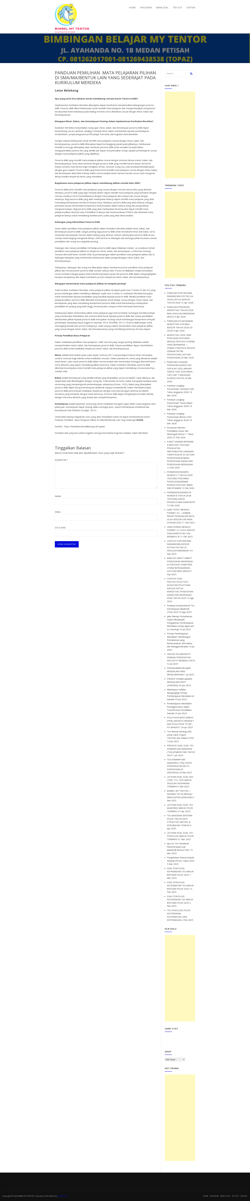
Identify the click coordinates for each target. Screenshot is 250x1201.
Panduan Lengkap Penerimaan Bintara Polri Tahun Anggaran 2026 (179, 416)
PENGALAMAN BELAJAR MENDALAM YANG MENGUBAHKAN (179, 671)
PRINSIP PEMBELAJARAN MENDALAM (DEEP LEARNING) (179, 682)
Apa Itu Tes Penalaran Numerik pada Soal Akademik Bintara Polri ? (179, 846)
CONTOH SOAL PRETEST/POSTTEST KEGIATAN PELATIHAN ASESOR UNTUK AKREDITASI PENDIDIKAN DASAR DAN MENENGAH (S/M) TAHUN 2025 (180, 588)
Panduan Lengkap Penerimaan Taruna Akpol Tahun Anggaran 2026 (179, 403)
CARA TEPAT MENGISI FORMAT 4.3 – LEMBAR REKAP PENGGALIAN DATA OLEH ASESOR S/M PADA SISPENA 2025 (180, 516)
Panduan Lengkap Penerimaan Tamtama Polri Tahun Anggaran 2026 (180, 389)
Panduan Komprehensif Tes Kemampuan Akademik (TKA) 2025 (181, 608)
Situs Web (60, 527)
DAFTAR (190, 7)
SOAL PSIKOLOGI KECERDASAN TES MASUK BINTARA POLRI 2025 (180, 899)
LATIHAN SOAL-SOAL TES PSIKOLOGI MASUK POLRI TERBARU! (180, 836)
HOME (132, 7)
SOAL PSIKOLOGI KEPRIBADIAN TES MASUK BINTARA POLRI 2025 (180, 871)
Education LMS (42, 1196)
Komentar (61, 460)
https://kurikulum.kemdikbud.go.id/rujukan (84, 426)
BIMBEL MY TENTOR (72, 28)
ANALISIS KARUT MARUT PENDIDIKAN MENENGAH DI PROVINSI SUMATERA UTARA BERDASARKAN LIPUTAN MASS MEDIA (180, 564)
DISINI (139, 419)
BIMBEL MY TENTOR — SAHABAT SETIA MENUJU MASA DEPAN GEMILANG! (180, 794)
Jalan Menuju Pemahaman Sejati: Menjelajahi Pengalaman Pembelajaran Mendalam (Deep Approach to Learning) (180, 623)
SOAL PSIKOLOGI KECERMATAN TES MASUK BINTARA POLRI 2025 (180, 885)
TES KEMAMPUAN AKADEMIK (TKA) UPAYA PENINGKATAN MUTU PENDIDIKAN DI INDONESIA (179, 766)
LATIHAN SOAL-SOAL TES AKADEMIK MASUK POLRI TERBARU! (180, 808)
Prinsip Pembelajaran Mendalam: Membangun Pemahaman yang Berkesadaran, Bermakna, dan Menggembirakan (180, 640)
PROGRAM (146, 7)
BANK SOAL (162, 7)
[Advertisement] (180, 135)
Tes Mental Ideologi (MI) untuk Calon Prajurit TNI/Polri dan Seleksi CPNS (180, 734)
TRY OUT (177, 7)
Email (58, 512)
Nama (58, 496)
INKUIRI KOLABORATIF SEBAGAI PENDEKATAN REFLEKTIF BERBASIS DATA (181, 657)
